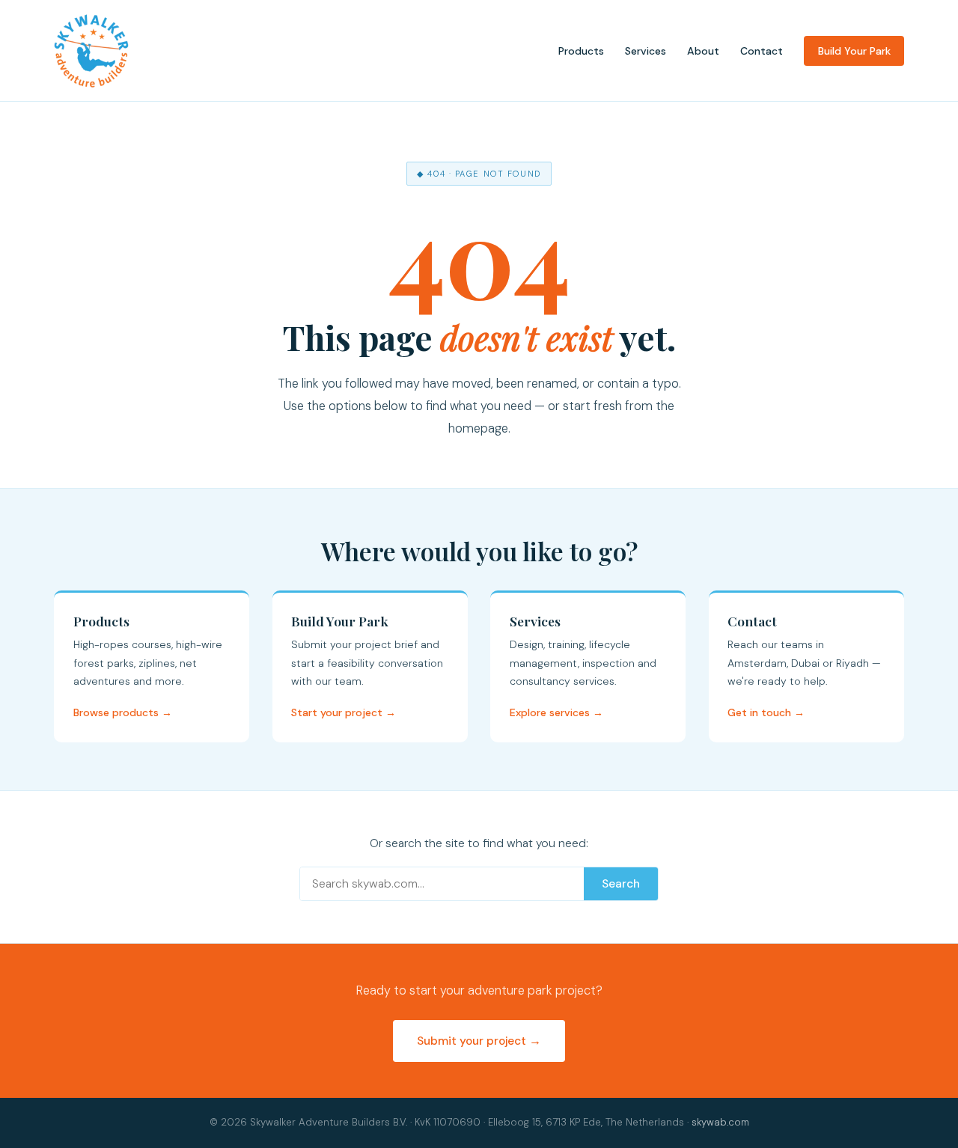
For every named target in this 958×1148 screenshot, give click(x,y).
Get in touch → (766, 712)
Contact (761, 51)
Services (645, 51)
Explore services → (556, 712)
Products (581, 51)
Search (621, 883)
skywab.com (720, 1122)
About (703, 51)
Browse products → (122, 712)
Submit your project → (479, 1040)
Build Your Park (854, 51)
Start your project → (343, 712)
